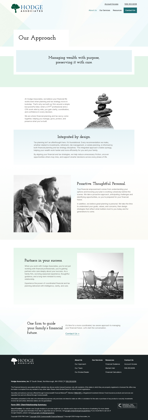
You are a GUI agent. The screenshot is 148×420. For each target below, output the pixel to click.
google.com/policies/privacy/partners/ (78, 411)
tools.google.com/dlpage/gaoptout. (42, 413)
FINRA (76, 393)
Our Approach (80, 364)
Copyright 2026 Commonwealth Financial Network (46, 416)
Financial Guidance (113, 364)
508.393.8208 (131, 4)
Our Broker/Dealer (82, 372)
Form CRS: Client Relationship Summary (29, 405)
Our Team (78, 368)
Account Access (111, 4)
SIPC (80, 393)
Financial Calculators (113, 372)
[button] (92, 10)
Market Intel (110, 368)
